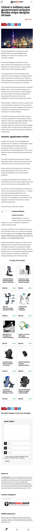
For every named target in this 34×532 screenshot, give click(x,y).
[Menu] (2, 2)
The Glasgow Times (21, 233)
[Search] (31, 2)
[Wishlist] (17, 530)
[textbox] (17, 499)
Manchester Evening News (15, 236)
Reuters (12, 62)
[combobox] (17, 499)
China (11, 58)
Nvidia (21, 53)
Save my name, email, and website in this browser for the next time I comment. (16, 457)
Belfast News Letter (18, 238)
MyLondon (26, 236)
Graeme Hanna (18, 211)
